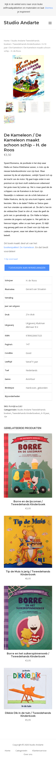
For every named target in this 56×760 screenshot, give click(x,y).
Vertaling (9, 297)
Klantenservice (39, 750)
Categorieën (21, 750)
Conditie (9, 353)
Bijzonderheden (12, 396)
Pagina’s (8, 344)
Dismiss (49, 7)
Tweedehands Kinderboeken (27, 44)
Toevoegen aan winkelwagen (26, 267)
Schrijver (9, 280)
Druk (7, 314)
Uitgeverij (9, 325)
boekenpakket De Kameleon (19, 247)
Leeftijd (8, 361)
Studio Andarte (21, 22)
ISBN (7, 335)
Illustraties (9, 289)
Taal (7, 370)
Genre (7, 379)
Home (6, 40)
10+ (5, 416)
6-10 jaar (45, 413)
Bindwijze (9, 387)
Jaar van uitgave (12, 306)
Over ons (28, 754)
